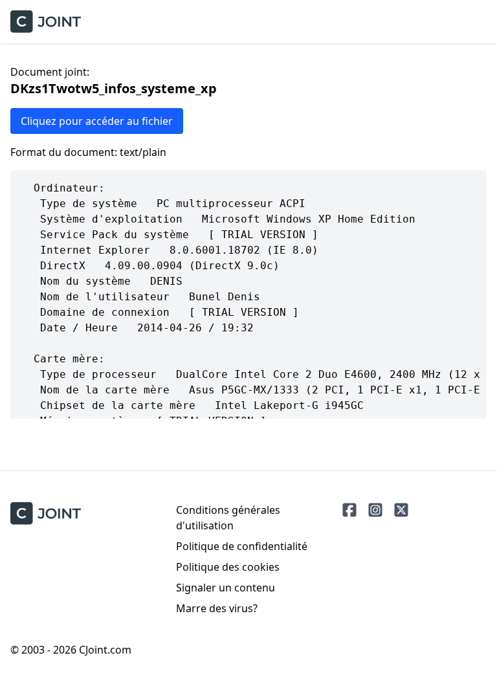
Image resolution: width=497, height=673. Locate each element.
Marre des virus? (217, 608)
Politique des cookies (228, 567)
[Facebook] (349, 510)
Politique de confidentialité (241, 546)
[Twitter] (401, 510)
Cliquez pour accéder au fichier (97, 121)
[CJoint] (45, 513)
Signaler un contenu (225, 587)
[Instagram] (375, 510)
